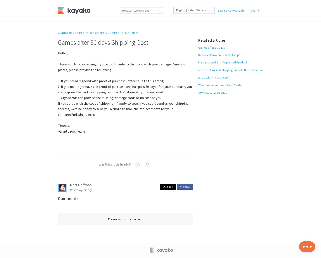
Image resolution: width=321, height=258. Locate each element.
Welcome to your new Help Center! (220, 85)
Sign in (256, 10)
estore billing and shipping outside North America (230, 70)
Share (187, 187)
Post (170, 186)
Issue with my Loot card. (214, 77)
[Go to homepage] (74, 10)
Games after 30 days (211, 48)
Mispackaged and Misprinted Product (222, 62)
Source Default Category (91, 33)
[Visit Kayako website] (162, 250)
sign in (122, 219)
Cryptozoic (65, 33)
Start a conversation (232, 10)
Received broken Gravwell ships (219, 55)
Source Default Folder (124, 33)
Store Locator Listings (212, 92)
